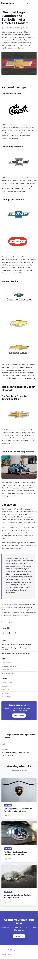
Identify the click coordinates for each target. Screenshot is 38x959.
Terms (9, 954)
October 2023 (6, 682)
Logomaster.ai (12, 604)
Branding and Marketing (9, 666)
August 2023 (6, 686)
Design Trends (6, 669)
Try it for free (19, 936)
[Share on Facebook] (9, 633)
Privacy (3, 954)
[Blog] (3, 743)
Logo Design (11, 622)
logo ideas (9, 566)
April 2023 (5, 693)
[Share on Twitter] (3, 633)
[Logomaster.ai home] (7, 3)
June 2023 (5, 689)
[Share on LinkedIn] (15, 633)
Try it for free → (19, 715)
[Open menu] (35, 3)
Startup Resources (8, 673)
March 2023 (6, 697)
